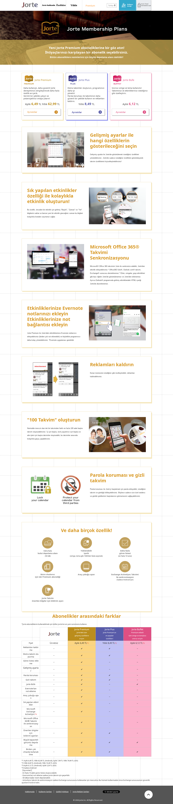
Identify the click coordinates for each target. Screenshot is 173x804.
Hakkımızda (29, 791)
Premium (89, 5)
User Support (127, 5)
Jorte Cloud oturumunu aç (143, 5)
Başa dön (148, 794)
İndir (74, 5)
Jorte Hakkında (48, 5)
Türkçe (111, 5)
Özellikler (61, 5)
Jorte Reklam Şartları (81, 791)
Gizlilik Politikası (62, 791)
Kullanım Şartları (45, 791)
